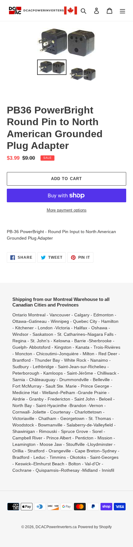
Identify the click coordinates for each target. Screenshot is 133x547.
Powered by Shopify (95, 527)
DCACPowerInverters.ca (56, 527)
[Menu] (122, 10)
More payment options (67, 210)
